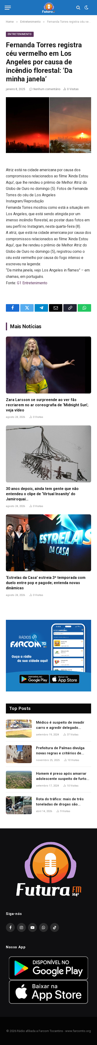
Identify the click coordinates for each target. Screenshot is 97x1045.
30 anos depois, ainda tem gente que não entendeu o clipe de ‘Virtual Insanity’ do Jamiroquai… (42, 493)
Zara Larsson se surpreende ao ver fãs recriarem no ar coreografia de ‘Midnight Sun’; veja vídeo (47, 405)
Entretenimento (20, 34)
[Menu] (8, 7)
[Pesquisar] (78, 7)
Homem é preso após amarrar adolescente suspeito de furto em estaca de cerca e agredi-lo (62, 778)
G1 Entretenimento (32, 283)
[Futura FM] (48, 7)
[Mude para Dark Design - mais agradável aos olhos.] (86, 7)
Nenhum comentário (46, 89)
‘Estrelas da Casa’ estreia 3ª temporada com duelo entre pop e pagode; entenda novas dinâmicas (45, 582)
